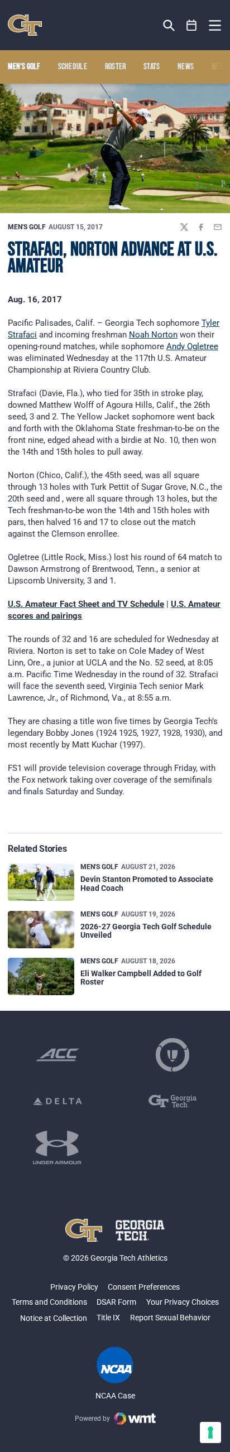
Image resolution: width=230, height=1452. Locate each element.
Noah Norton (153, 335)
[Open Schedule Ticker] (192, 25)
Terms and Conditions (49, 1301)
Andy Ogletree (192, 346)
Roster (115, 66)
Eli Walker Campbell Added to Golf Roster (141, 977)
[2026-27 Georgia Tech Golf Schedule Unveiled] (41, 929)
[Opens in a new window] (57, 1055)
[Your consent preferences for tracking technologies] (210, 1432)
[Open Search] (169, 25)
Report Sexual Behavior (170, 1317)
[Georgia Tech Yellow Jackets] (25, 25)
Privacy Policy (74, 1286)
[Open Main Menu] (215, 25)
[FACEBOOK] (201, 227)
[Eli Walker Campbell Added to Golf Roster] (41, 976)
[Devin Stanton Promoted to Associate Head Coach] (41, 882)
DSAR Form (116, 1301)
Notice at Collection (53, 1318)
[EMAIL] (217, 227)
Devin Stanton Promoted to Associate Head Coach (146, 883)
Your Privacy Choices (182, 1301)
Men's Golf (27, 227)
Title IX (108, 1317)
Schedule (73, 66)
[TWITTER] (184, 227)
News (186, 66)
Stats (151, 66)
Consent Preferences (144, 1286)
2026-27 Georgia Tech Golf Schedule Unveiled (146, 930)
